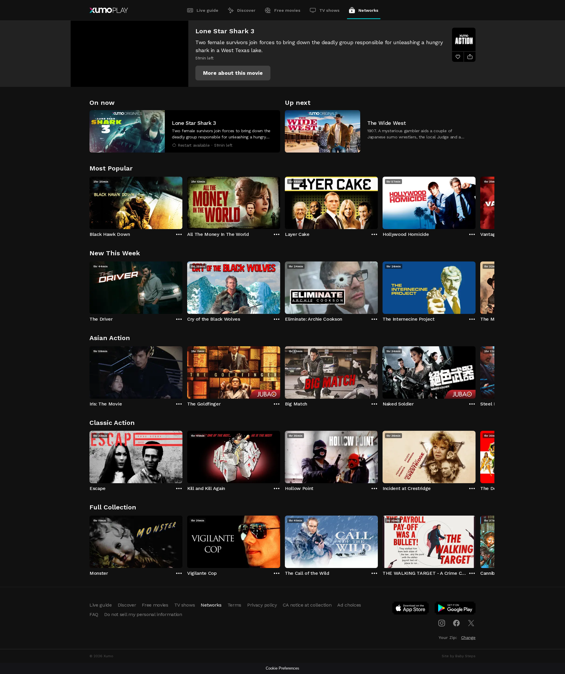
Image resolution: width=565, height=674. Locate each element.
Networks (368, 10)
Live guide (207, 10)
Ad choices (349, 605)
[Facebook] (456, 623)
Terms (234, 605)
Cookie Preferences (282, 668)
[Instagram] (441, 623)
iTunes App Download (411, 609)
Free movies (287, 10)
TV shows (329, 10)
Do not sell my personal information (143, 614)
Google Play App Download (455, 609)
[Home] (108, 10)
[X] (471, 623)
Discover (246, 10)
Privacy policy (262, 605)
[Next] (475, 201)
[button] (232, 73)
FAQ (93, 614)
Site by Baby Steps (459, 656)
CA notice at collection (307, 605)
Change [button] (468, 637)
